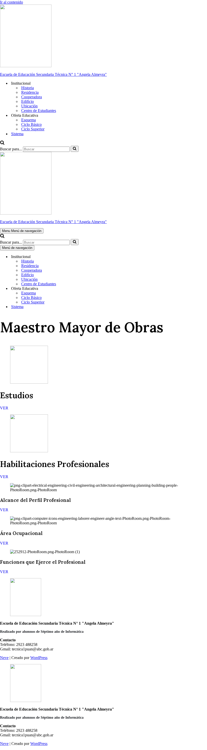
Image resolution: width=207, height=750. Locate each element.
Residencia (30, 92)
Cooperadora (31, 97)
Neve (4, 657)
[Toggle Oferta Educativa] (88, 289)
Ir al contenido (11, 2)
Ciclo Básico (31, 124)
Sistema (17, 134)
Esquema (28, 120)
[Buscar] (2, 143)
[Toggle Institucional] (88, 257)
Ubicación (29, 106)
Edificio (27, 101)
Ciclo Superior (32, 129)
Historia (27, 88)
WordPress (38, 657)
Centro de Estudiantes (38, 110)
